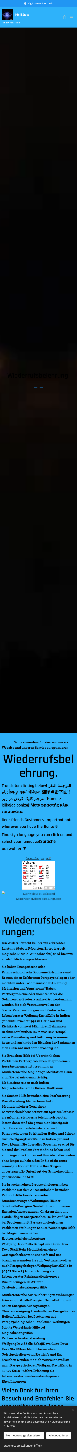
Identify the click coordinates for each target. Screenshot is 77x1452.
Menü (71, 17)
